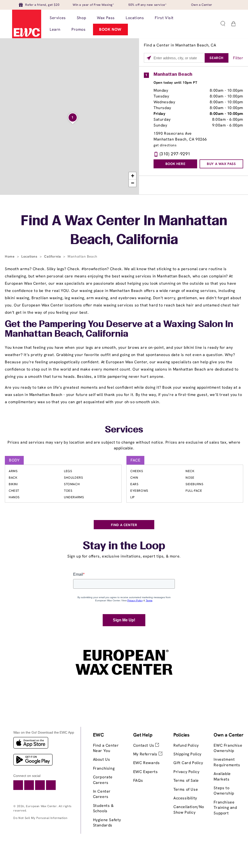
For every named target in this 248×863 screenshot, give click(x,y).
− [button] (132, 183)
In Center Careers (102, 794)
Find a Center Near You (106, 748)
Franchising (104, 768)
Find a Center (124, 525)
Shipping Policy (187, 754)
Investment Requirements (227, 762)
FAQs (138, 780)
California (53, 256)
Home (10, 256)
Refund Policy (186, 745)
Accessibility (185, 798)
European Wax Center (41, 806)
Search (216, 58)
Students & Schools (103, 808)
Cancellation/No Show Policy (188, 809)
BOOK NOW (110, 29)
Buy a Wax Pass (221, 164)
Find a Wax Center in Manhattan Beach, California (124, 231)
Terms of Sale (186, 780)
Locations (30, 256)
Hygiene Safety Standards (107, 822)
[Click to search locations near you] (149, 58)
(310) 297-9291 (175, 153)
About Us (101, 759)
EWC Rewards (146, 762)
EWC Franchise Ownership (228, 748)
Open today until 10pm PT (175, 82)
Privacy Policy (186, 771)
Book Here (175, 164)
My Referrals (146, 754)
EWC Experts (145, 771)
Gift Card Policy (188, 762)
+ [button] (132, 176)
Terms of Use (185, 789)
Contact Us (144, 745)
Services (124, 430)
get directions (165, 145)
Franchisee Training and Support (225, 808)
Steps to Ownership (224, 790)
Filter (238, 57)
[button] (222, 23)
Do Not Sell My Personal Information (40, 818)
